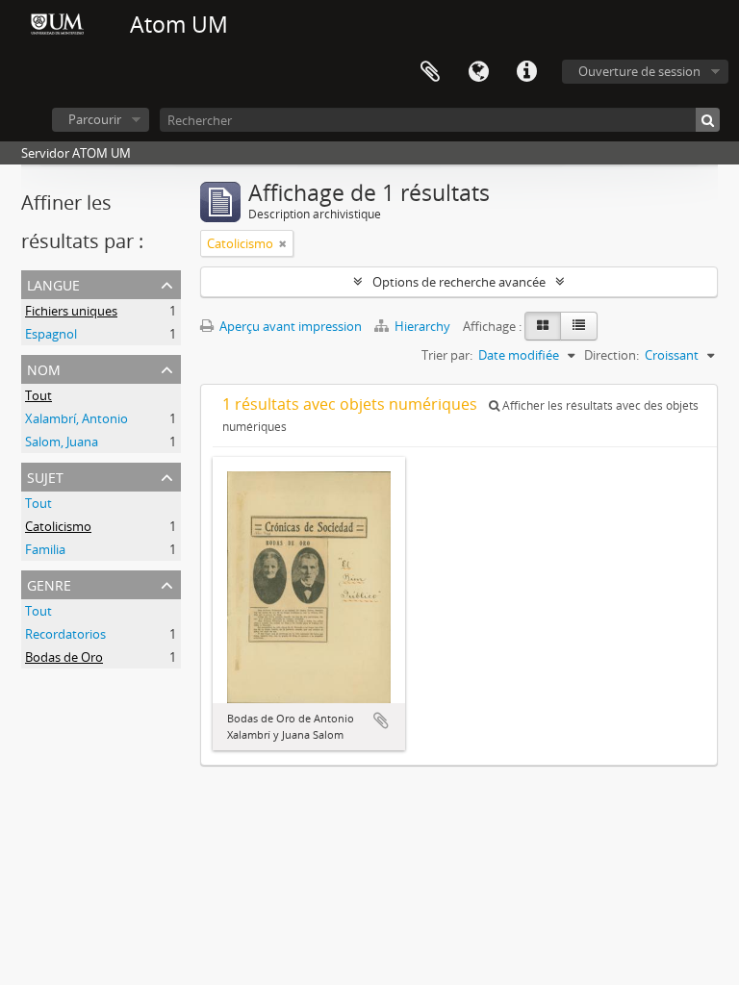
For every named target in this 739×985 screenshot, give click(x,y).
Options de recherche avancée (459, 281)
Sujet (45, 476)
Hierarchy (422, 326)
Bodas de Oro (64, 657)
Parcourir (94, 119)
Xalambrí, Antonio (76, 418)
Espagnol (51, 333)
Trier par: (446, 355)
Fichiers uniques (71, 310)
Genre (49, 583)
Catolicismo (58, 526)
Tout (38, 395)
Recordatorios (65, 634)
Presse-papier (430, 72)
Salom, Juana (61, 441)
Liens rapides (526, 72)
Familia (45, 549)
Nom (44, 368)
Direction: (611, 355)
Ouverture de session (639, 71)
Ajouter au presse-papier (381, 720)
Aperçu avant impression (289, 326)
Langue (478, 72)
